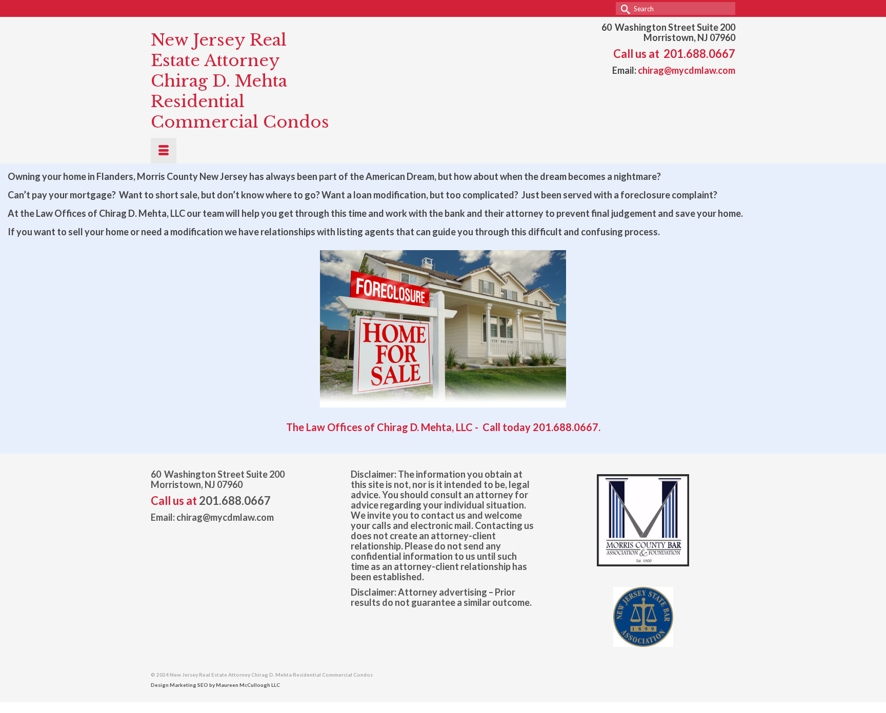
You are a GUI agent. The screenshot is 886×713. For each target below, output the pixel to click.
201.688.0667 (699, 53)
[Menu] (163, 151)
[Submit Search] (623, 8)
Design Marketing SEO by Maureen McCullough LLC (215, 685)
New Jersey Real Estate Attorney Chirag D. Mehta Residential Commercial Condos (240, 81)
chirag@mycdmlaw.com (686, 70)
